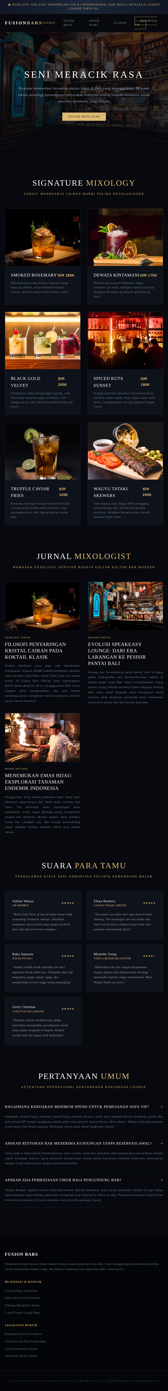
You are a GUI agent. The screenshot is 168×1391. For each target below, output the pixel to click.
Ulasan (120, 22)
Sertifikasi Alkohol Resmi (21, 1355)
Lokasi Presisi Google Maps (22, 1312)
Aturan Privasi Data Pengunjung (25, 1341)
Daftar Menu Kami (84, 116)
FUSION (23, 22)
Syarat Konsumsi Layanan (21, 1348)
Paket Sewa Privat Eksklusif (23, 1298)
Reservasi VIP (146, 22)
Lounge (48, 22)
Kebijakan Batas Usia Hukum (23, 1334)
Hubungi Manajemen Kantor (22, 1305)
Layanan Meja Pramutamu (21, 1290)
